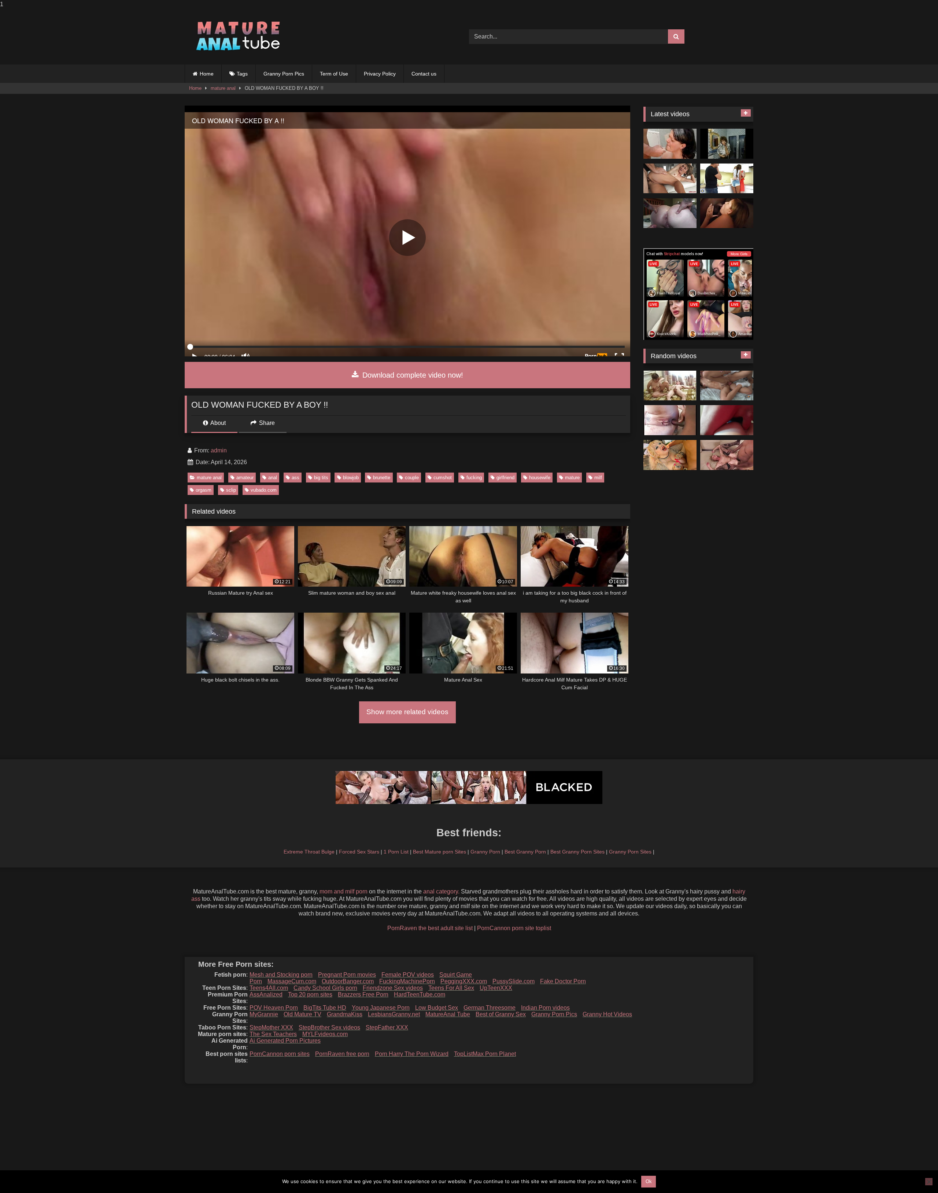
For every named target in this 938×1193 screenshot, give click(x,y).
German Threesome (490, 1008)
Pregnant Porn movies (347, 975)
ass (295, 477)
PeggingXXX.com (463, 981)
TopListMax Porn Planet (485, 1054)
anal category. (441, 891)
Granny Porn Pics (283, 74)
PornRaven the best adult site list (430, 928)
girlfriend (505, 477)
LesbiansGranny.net (394, 1014)
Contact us (423, 74)
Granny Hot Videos (607, 1014)
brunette (381, 477)
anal (272, 477)
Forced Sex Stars (359, 852)
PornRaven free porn (342, 1054)
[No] (929, 1181)
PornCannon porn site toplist (514, 928)
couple (412, 477)
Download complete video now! (411, 375)
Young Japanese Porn (381, 1008)
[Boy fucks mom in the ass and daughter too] (726, 179)
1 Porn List (396, 852)
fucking (474, 477)
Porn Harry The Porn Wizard (411, 1054)
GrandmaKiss (344, 1014)
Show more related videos (407, 712)
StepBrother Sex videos (329, 1027)
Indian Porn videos (545, 1008)
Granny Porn (485, 852)
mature (572, 477)
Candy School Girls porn (325, 988)
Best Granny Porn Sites (577, 852)
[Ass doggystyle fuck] (670, 144)
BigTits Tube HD (324, 1008)
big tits (321, 477)
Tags (242, 74)
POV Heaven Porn (274, 1008)
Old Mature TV (302, 1014)
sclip (231, 490)
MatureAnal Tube (447, 1014)
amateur (245, 477)
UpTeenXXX (496, 988)
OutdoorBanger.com (348, 981)
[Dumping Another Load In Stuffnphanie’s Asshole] (670, 213)
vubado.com (264, 490)
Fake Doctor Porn (563, 981)
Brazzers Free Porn (363, 994)
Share (266, 423)
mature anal (223, 88)
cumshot (442, 477)
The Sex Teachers (273, 1034)
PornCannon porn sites (280, 1054)
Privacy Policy (380, 74)
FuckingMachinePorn (407, 981)
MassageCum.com (291, 981)
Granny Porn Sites (630, 852)
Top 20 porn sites (310, 994)
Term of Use (334, 74)
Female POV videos (407, 975)
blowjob (351, 477)
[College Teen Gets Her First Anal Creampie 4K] (726, 386)
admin (219, 450)
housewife (539, 477)
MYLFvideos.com (325, 1034)
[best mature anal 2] (726, 455)
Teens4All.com (269, 988)
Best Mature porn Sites (439, 852)
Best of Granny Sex (501, 1014)
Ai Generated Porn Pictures (285, 1041)
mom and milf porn (344, 891)
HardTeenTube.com (419, 994)
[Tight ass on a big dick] (726, 420)
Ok (649, 1181)
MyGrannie (264, 1014)
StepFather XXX (387, 1027)
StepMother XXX (271, 1027)
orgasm (203, 490)
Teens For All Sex (451, 988)
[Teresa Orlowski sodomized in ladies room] (726, 144)
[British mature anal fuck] (670, 420)
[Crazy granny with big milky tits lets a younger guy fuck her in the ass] (670, 455)
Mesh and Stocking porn (281, 975)
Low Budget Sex (436, 1008)
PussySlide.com (513, 981)
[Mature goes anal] (670, 386)
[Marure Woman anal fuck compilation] (670, 179)
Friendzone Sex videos (393, 988)
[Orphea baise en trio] (726, 213)
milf (598, 477)
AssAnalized (266, 994)
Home (207, 74)
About (217, 423)
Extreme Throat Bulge (309, 852)
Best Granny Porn (525, 852)
